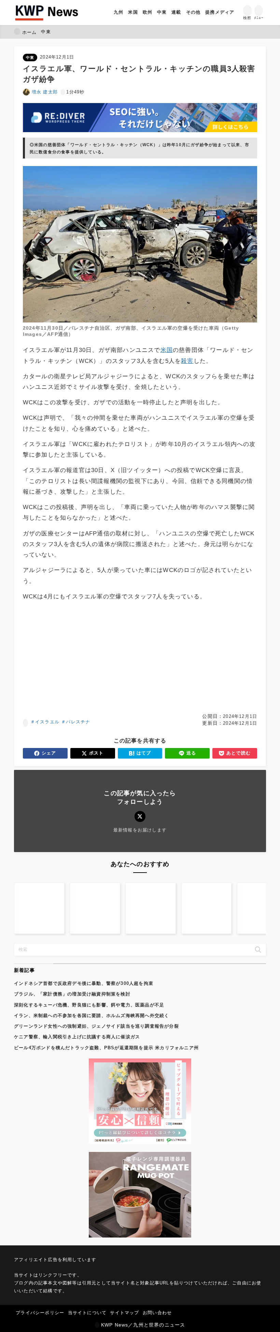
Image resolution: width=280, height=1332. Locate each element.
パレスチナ (78, 721)
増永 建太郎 (45, 91)
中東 (30, 57)
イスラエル (47, 721)
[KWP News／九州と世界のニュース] (46, 12)
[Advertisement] (140, 657)
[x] (140, 816)
